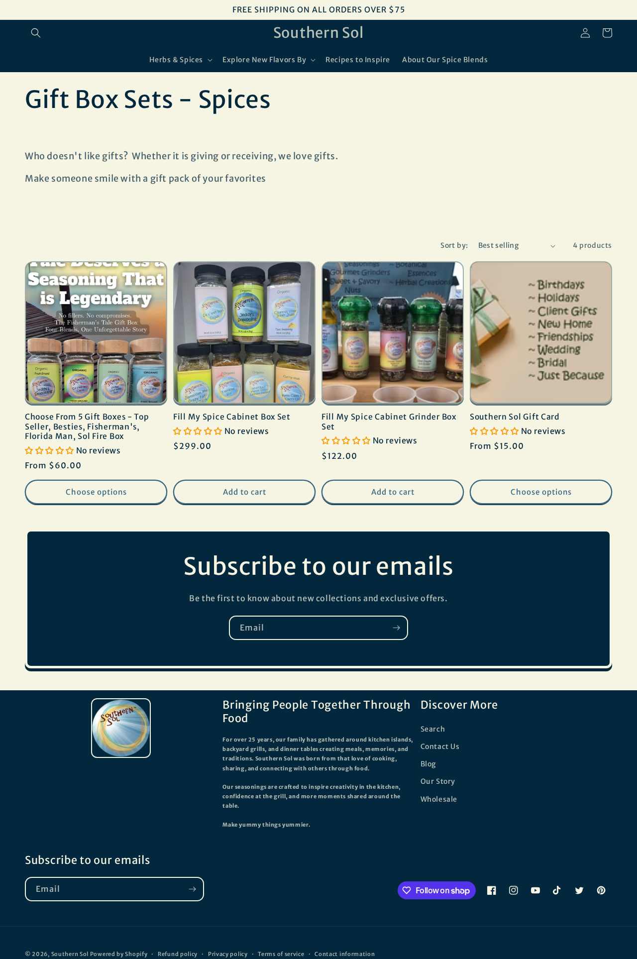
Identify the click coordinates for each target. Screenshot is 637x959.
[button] (36, 33)
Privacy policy (228, 954)
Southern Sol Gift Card (515, 417)
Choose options (96, 492)
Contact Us (440, 746)
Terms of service (281, 954)
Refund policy (178, 954)
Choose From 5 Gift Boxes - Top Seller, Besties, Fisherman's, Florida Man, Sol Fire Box (87, 426)
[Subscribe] (396, 628)
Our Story (438, 781)
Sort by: (454, 245)
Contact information (345, 954)
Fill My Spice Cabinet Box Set (232, 417)
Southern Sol (70, 954)
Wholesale (439, 799)
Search (433, 729)
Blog (428, 763)
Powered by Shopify (119, 954)
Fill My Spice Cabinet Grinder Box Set (388, 421)
